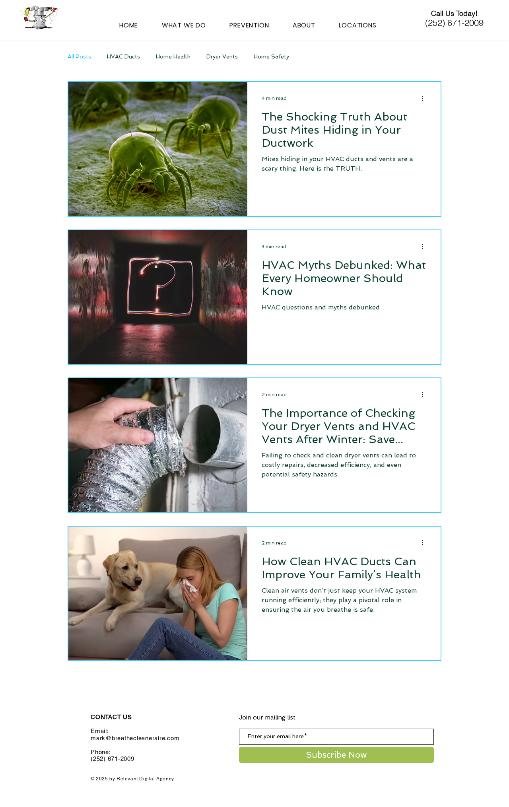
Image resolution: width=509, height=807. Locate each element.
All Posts (79, 56)
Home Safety (271, 56)
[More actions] (425, 98)
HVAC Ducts (123, 56)
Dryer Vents (222, 56)
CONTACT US (111, 717)
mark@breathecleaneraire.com (135, 738)
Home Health (173, 56)
